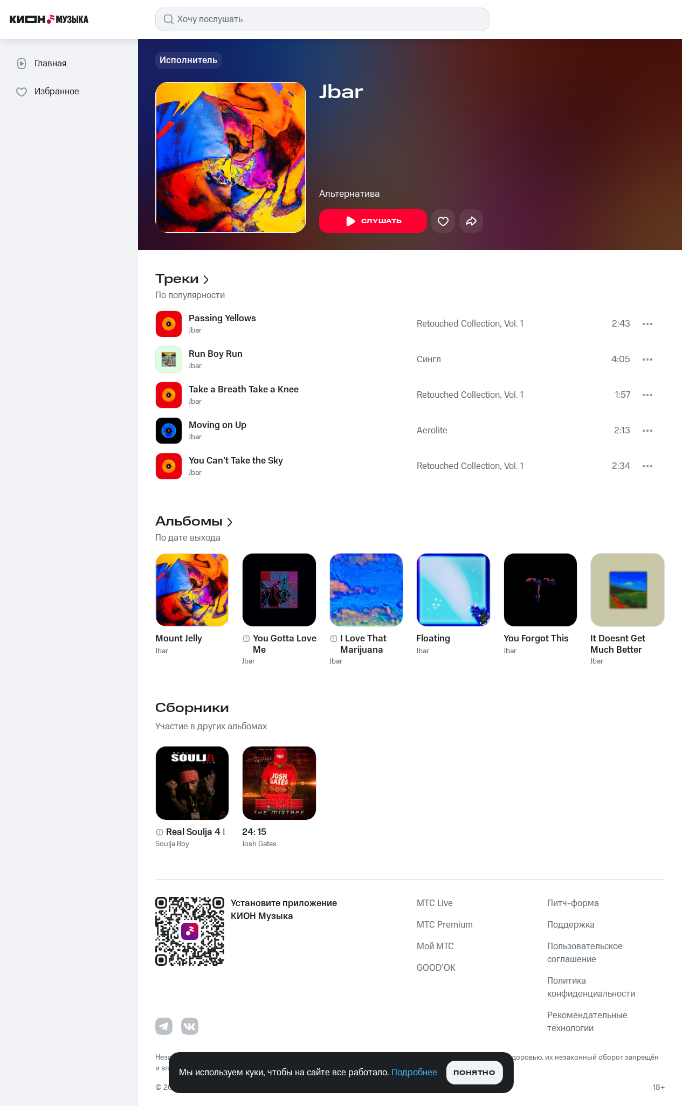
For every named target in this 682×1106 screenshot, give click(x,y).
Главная (50, 63)
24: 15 (254, 832)
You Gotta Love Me (284, 644)
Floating (433, 638)
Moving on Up (217, 425)
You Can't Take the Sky (236, 460)
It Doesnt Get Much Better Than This (617, 644)
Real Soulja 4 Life (202, 832)
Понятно (474, 1072)
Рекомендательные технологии (587, 1022)
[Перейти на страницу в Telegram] (164, 1026)
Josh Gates (259, 844)
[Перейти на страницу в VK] (189, 1026)
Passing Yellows (222, 318)
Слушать (381, 221)
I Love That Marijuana (363, 644)
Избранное (57, 91)
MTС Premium (445, 924)
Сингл (429, 359)
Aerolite (432, 430)
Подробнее (414, 1072)
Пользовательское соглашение (585, 953)
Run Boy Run (216, 354)
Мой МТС (435, 946)
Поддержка (571, 924)
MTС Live (435, 903)
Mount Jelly (178, 638)
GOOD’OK (436, 968)
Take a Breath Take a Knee (244, 389)
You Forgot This (536, 638)
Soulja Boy (172, 844)
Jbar (195, 330)
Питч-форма (573, 903)
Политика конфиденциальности (591, 987)
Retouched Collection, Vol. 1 (470, 323)
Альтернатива (349, 194)
